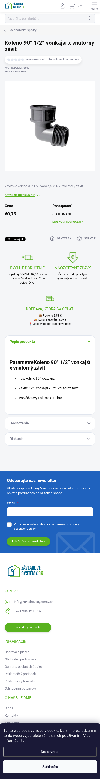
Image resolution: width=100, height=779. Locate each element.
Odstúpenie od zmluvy (21, 688)
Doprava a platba (17, 652)
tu (22, 740)
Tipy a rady (12, 723)
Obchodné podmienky (20, 659)
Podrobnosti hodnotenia (63, 59)
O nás (9, 708)
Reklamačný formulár (20, 681)
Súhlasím (50, 767)
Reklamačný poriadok (20, 674)
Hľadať (89, 18)
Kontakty (11, 715)
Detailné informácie (20, 195)
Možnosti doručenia (67, 221)
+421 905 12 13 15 (27, 611)
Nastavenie (50, 752)
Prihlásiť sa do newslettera (28, 541)
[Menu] (94, 6)
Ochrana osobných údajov (24, 666)
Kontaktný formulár (28, 627)
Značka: (16, 71)
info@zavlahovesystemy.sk (33, 602)
